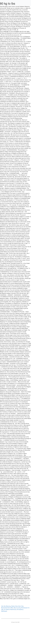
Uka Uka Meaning (6, 606)
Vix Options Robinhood (10, 609)
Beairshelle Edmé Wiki (7, 608)
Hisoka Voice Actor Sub (17, 606)
